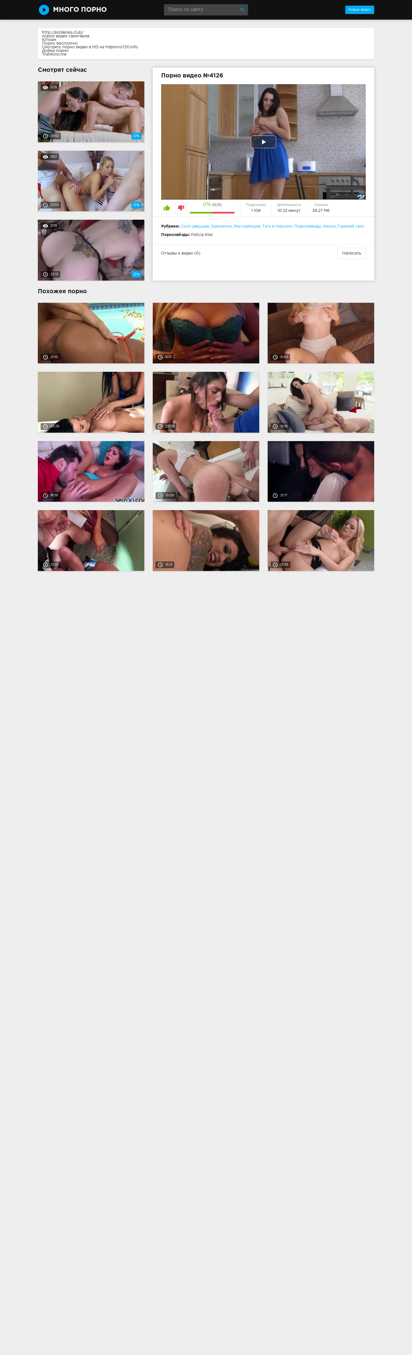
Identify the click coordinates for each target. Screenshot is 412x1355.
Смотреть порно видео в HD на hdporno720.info (90, 47)
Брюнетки (221, 226)
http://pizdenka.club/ (63, 32)
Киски (329, 226)
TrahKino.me (54, 54)
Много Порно (80, 10)
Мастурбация (246, 226)
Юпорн (49, 40)
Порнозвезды (307, 226)
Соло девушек (195, 226)
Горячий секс (350, 226)
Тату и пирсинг (277, 226)
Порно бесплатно (60, 43)
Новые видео (359, 9)
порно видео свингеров (65, 36)
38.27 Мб (321, 210)
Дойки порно (55, 50)
